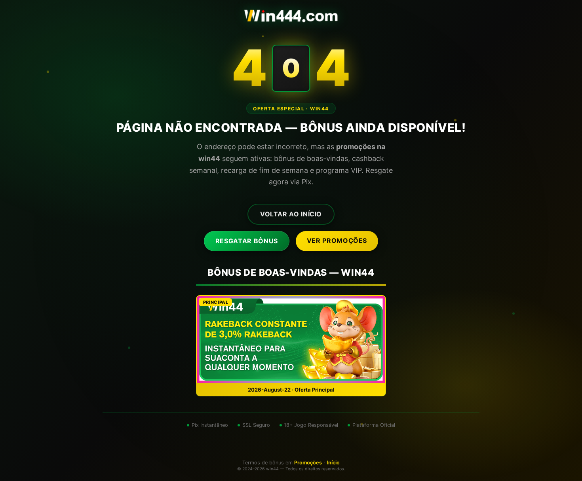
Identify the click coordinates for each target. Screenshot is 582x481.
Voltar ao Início (291, 214)
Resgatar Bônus (246, 241)
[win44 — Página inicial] (291, 15)
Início (333, 463)
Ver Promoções (337, 240)
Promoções (308, 463)
